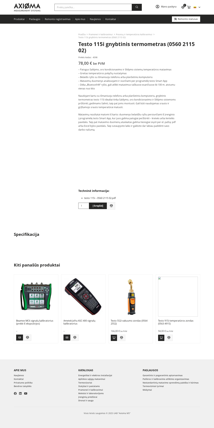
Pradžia (82, 34)
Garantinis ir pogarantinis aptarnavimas (163, 375)
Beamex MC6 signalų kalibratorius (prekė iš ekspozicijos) (34, 322)
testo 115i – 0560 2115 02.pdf (100, 198)
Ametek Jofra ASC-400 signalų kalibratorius (79, 322)
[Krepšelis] (189, 7)
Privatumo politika (23, 382)
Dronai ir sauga (85, 400)
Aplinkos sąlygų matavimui (91, 379)
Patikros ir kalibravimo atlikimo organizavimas (166, 379)
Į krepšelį (98, 205)
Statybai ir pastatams (89, 386)
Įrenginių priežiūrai (87, 397)
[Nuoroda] (167, 7)
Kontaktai (19, 379)
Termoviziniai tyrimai (153, 386)
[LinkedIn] (20, 393)
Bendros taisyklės (22, 386)
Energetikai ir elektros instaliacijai (95, 375)
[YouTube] (25, 393)
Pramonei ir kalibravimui (101, 34)
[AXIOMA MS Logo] (27, 7)
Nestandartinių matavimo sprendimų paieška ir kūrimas (171, 382)
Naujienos (19, 375)
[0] (182, 7)
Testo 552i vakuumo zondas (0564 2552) (129, 322)
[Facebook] (15, 393)
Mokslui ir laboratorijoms (91, 393)
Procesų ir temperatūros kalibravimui (134, 34)
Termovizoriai (85, 382)
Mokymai (147, 389)
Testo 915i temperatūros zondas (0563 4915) (175, 322)
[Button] (19, 338)
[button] (196, 7)
